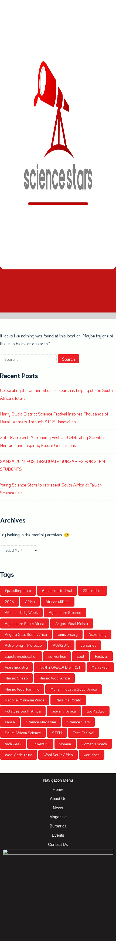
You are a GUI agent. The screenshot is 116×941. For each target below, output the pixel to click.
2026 (9, 601)
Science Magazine (41, 721)
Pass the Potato (68, 699)
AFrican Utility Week (21, 612)
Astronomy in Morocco (23, 645)
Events (58, 835)
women (65, 743)
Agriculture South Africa (24, 623)
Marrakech (100, 667)
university (40, 743)
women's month (94, 743)
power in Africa (64, 711)
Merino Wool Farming (22, 689)
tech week (13, 743)
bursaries (88, 645)
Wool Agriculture (18, 754)
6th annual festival (57, 590)
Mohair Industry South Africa (73, 689)
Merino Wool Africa (54, 678)
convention (57, 656)
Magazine (58, 816)
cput (80, 656)
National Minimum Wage (25, 699)
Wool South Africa (58, 754)
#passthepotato (18, 590)
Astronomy (97, 634)
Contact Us (58, 844)
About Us (58, 798)
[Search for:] (29, 359)
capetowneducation (21, 656)
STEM (57, 732)
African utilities (58, 601)
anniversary (68, 634)
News (58, 807)
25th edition (92, 590)
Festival (101, 656)
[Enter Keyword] (58, 305)
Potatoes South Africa (23, 711)
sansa (10, 721)
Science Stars (78, 721)
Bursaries (58, 826)
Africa (30, 601)
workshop (92, 754)
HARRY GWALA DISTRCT (60, 667)
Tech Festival (83, 732)
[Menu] (58, 283)
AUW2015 (61, 645)
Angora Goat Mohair (71, 623)
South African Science (23, 732)
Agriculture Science (65, 612)
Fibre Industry (16, 667)
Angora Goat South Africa (26, 634)
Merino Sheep (16, 678)
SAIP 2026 (96, 711)
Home (58, 789)
